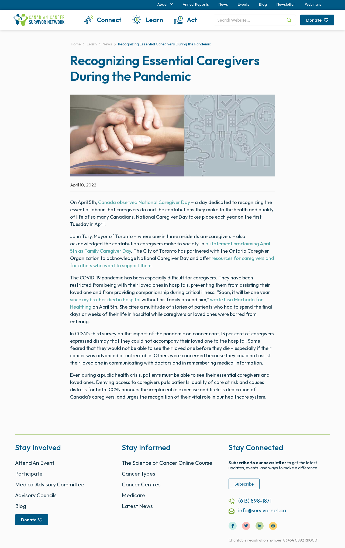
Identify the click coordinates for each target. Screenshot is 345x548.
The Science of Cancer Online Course (167, 462)
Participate (29, 473)
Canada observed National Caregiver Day (144, 202)
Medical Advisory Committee (49, 484)
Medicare (133, 495)
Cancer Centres (141, 484)
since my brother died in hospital (105, 299)
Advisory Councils (36, 495)
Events (243, 4)
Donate (314, 20)
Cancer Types (138, 473)
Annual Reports (196, 4)
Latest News (137, 506)
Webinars (313, 4)
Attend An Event (34, 462)
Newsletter (286, 4)
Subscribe (244, 484)
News (223, 4)
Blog (263, 4)
